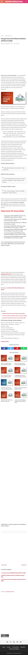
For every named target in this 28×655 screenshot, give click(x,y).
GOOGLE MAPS (5, 341)
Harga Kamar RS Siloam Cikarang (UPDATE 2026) (20, 364)
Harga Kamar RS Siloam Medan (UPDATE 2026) (6, 364)
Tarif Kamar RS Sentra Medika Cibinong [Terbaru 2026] (14, 315)
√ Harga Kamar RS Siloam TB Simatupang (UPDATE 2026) (20, 401)
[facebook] (4, 348)
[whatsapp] (24, 348)
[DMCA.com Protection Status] (5, 636)
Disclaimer (23, 647)
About (3, 647)
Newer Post (4, 564)
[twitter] (10, 348)
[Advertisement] (14, 19)
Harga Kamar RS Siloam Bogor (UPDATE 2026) (6, 376)
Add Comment (16, 43)
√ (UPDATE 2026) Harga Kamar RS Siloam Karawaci (20, 376)
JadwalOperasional (14, 1)
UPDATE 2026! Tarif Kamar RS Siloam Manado (7, 400)
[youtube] (21, 642)
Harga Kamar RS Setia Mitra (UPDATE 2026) (21, 388)
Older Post (24, 564)
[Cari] (26, 2)
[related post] (7, 358)
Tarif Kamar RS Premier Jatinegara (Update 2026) (6, 388)
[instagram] (11, 642)
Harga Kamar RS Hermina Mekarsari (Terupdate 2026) (14, 317)
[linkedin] (17, 642)
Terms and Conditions (14, 648)
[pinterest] (17, 348)
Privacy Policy (15, 647)
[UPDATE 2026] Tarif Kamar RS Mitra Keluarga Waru (13, 313)
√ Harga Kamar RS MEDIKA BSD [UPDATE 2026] (14, 573)
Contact (8, 647)
